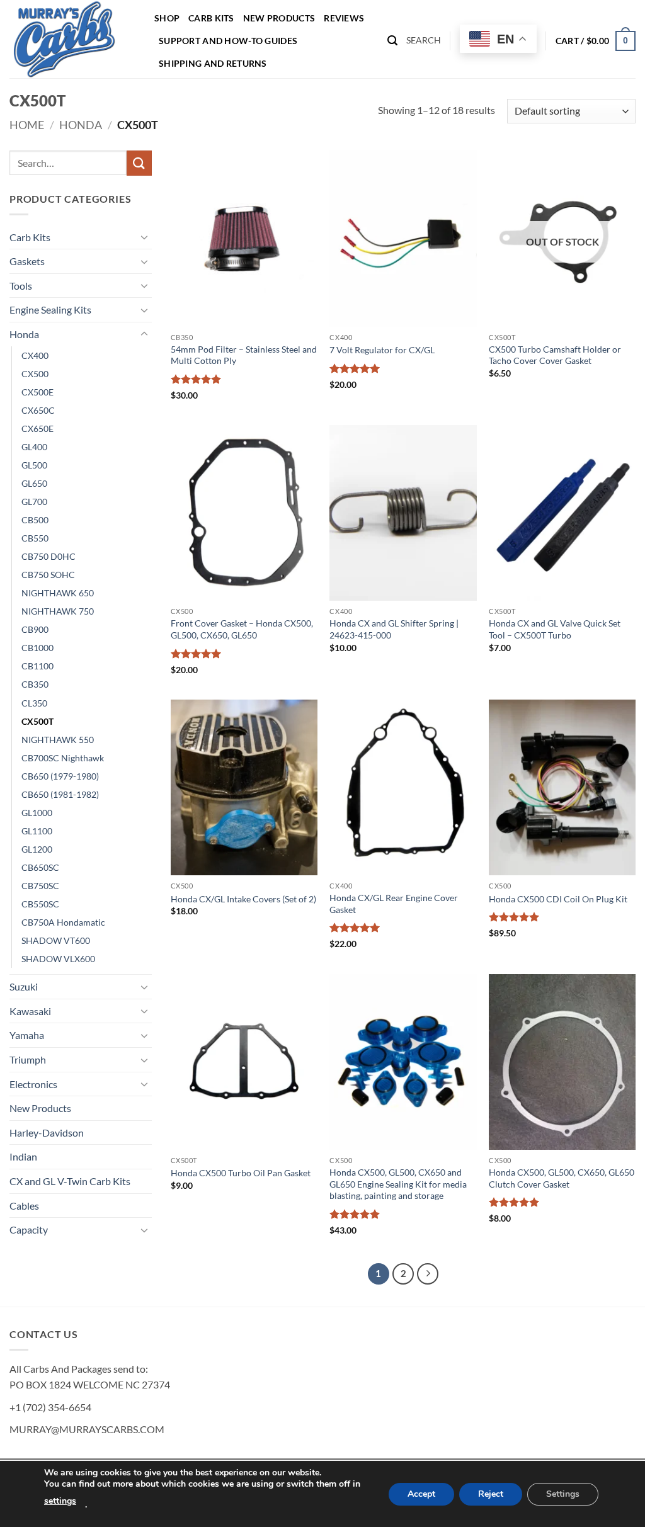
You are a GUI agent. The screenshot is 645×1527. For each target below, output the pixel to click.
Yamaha (26, 1035)
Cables (24, 1206)
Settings (562, 1494)
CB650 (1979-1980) (60, 776)
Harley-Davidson (46, 1132)
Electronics (33, 1084)
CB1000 (37, 647)
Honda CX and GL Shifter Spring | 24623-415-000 (394, 629)
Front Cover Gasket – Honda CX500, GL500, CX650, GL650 (242, 629)
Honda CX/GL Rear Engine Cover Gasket (393, 903)
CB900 (35, 629)
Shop (167, 18)
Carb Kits (211, 18)
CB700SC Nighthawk (62, 757)
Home (26, 125)
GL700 (34, 501)
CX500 (35, 373)
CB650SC (40, 867)
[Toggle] (144, 236)
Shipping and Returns (213, 63)
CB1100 (37, 666)
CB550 (35, 538)
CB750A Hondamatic (63, 922)
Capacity (28, 1229)
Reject (490, 1494)
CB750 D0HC (48, 556)
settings (60, 1501)
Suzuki (23, 986)
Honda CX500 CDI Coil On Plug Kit (558, 899)
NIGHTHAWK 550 (57, 739)
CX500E (37, 392)
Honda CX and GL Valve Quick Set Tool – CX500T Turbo (554, 629)
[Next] (427, 1274)
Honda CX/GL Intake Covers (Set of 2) (243, 899)
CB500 (35, 519)
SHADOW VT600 (55, 940)
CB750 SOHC (48, 574)
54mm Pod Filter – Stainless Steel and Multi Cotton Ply (244, 355)
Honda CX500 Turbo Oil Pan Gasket (241, 1172)
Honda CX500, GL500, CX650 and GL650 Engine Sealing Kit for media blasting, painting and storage (398, 1184)
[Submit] (139, 162)
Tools (20, 286)
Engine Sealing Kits (50, 309)
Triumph (27, 1059)
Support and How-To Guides (228, 40)
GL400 (34, 446)
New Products (279, 18)
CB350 (35, 684)
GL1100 (36, 831)
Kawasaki (30, 1011)
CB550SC (40, 904)
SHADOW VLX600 (58, 958)
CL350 (34, 703)
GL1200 (36, 849)
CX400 (35, 355)
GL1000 (36, 812)
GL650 (34, 483)
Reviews (344, 18)
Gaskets (27, 261)
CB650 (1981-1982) (60, 794)
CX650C (38, 410)
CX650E (37, 428)
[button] (392, 40)
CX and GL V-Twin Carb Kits (69, 1181)
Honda (80, 125)
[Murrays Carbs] (72, 39)
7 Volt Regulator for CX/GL (382, 349)
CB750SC (40, 885)
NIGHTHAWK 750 (57, 611)
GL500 (34, 465)
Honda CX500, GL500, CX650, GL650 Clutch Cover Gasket (561, 1178)
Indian (23, 1156)
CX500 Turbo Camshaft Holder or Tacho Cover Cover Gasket (555, 355)
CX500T (37, 721)
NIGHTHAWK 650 (57, 593)
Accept (421, 1494)
